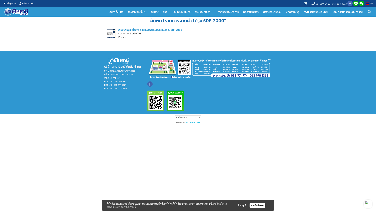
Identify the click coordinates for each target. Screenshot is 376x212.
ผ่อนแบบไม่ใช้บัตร (181, 12)
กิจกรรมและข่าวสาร (228, 12)
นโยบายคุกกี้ (130, 207)
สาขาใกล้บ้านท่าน (272, 12)
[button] (369, 12)
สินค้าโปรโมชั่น (136, 12)
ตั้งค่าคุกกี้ (242, 205)
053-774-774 (114, 78)
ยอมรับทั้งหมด (257, 205)
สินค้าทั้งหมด (116, 12)
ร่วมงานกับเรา (203, 12)
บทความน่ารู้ (292, 12)
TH (371, 3)
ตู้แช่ (153, 12)
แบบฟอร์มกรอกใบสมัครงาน (348, 12)
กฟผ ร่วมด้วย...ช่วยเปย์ (316, 12)
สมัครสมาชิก (27, 3)
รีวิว (165, 12)
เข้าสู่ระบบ (11, 3)
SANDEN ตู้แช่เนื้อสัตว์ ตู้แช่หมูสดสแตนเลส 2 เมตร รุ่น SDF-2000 (150, 30)
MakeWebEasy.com (192, 122)
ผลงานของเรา (251, 12)
